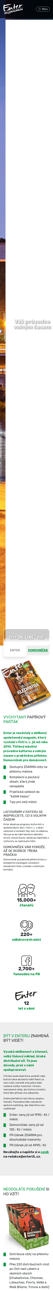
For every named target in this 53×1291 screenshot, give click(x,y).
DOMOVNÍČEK (38, 650)
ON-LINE (25, 637)
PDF (40, 637)
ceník (45, 1152)
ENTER (15, 650)
